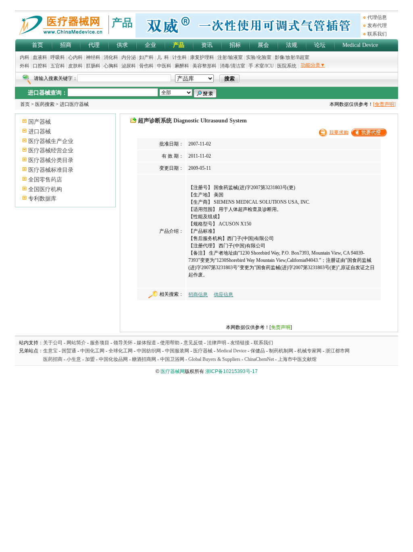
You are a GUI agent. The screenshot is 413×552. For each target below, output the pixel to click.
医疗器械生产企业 (50, 141)
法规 (291, 45)
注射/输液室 (230, 57)
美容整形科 (204, 66)
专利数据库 (42, 199)
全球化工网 (120, 351)
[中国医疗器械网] (61, 35)
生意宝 (50, 351)
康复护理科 (202, 57)
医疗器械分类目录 (50, 160)
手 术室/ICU (261, 66)
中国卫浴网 (173, 359)
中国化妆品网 (113, 359)
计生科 (179, 57)
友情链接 (240, 343)
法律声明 (216, 343)
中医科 (164, 66)
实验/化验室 (258, 57)
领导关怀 (123, 343)
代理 (94, 45)
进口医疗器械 (74, 104)
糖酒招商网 (144, 359)
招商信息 (198, 294)
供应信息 (223, 294)
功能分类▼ (313, 65)
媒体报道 (146, 343)
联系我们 (377, 34)
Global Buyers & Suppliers (214, 359)
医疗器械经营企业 (50, 150)
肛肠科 (93, 66)
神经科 (93, 57)
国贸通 (69, 351)
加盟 (90, 359)
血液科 (40, 57)
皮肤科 (75, 66)
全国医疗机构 (45, 189)
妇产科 (147, 57)
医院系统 (286, 66)
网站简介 (76, 343)
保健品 (257, 351)
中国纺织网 (149, 351)
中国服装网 (177, 351)
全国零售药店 (45, 180)
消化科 (111, 57)
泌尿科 (128, 66)
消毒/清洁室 (232, 66)
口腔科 (40, 66)
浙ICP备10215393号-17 (231, 371)
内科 (24, 57)
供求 (122, 45)
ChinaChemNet (259, 359)
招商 (65, 45)
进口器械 (39, 132)
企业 (150, 45)
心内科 (75, 57)
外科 (24, 66)
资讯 (207, 45)
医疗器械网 (173, 371)
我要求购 (338, 132)
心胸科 (111, 66)
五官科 (57, 66)
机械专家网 (309, 351)
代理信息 (377, 17)
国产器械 (39, 122)
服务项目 (99, 343)
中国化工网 (92, 351)
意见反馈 (193, 343)
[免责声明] (384, 104)
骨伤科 (146, 66)
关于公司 (53, 343)
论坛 (319, 45)
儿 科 (163, 57)
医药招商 (53, 359)
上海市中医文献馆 (297, 359)
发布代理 (377, 25)
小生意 (74, 359)
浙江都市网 (337, 351)
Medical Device (360, 45)
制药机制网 (281, 351)
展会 (263, 45)
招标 (235, 45)
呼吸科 (57, 57)
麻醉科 (182, 66)
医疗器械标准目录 (50, 170)
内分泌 (128, 57)
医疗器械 (203, 351)
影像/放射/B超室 (292, 57)
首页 (37, 45)
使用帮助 (169, 343)
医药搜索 (44, 104)
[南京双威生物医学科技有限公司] (248, 36)
